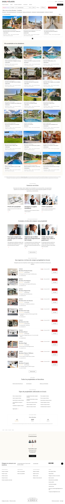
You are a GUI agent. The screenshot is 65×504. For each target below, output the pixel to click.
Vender (11, 4)
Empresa (30, 4)
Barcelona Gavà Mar (24, 322)
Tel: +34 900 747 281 (32, 452)
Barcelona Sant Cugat (24, 310)
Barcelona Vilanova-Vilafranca (26, 353)
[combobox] (22, 7)
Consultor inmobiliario (18, 4)
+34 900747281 (35, 463)
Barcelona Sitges (23, 343)
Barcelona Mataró (23, 332)
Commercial (25, 4)
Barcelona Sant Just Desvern (26, 300)
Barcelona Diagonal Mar (24, 290)
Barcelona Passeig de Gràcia (25, 270)
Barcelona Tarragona (24, 363)
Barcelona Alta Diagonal (24, 280)
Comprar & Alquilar (5, 4)
